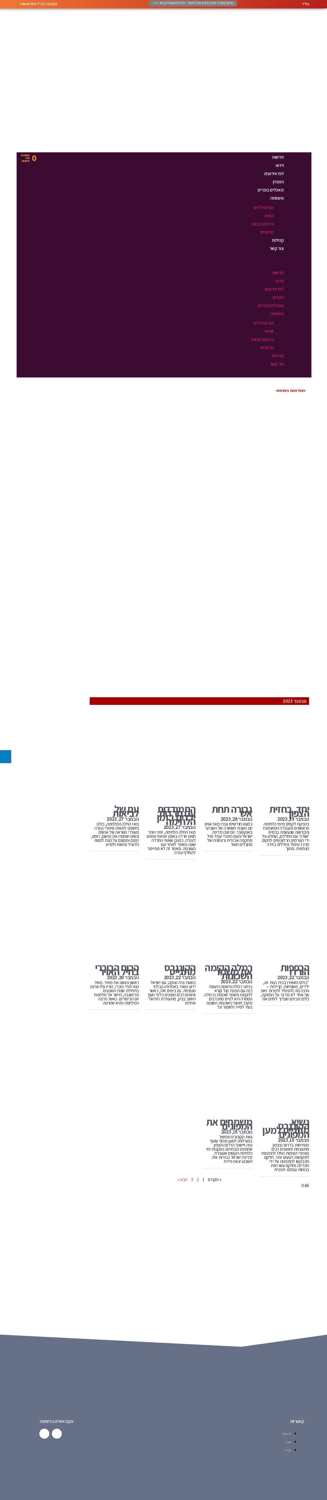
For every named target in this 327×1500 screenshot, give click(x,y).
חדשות (278, 157)
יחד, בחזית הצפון (289, 811)
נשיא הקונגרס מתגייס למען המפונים (285, 1128)
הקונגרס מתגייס (179, 969)
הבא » (183, 1179)
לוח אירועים (274, 173)
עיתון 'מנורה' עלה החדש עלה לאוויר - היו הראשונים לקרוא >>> (193, 3)
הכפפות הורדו (295, 969)
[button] (171, 265)
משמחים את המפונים (229, 1123)
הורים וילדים (263, 207)
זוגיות (268, 216)
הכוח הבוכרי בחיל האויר (117, 969)
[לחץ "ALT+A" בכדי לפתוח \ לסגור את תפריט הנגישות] (5, 756)
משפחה (277, 198)
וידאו (280, 165)
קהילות (278, 240)
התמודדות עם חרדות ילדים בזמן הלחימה (176, 815)
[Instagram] (44, 1434)
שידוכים (267, 232)
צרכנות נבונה (262, 224)
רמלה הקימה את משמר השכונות (228, 971)
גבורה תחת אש (232, 811)
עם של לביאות (125, 811)
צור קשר (277, 248)
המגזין (278, 182)
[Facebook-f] (57, 1434)
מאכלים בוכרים (271, 190)
